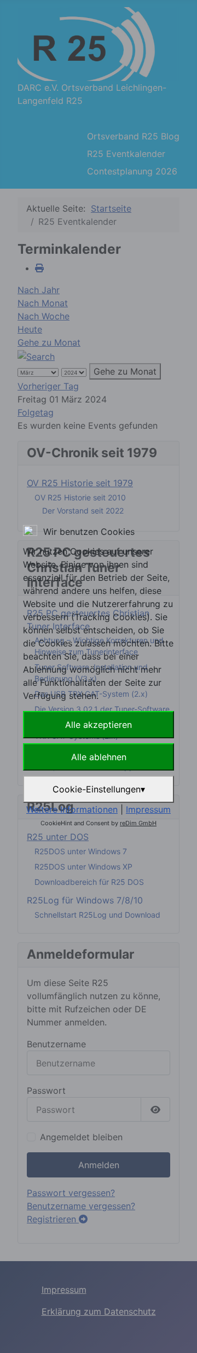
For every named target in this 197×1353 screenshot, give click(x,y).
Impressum (148, 809)
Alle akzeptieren (98, 724)
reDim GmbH (138, 823)
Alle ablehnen (98, 756)
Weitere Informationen (72, 809)
